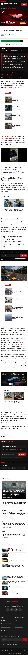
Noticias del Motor (6, 28)
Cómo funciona (22, 77)
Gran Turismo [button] (10, 83)
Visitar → (25, 462)
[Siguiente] (26, 72)
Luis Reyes (9, 34)
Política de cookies (19, 626)
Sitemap (3, 630)
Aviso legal (17, 623)
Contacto (17, 620)
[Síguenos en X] (15, 468)
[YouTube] (20, 610)
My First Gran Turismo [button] (12, 87)
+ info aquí (14, 644)
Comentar (21, 454)
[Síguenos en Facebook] (12, 468)
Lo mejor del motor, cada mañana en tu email (12, 252)
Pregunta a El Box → (6, 74)
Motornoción (4, 617)
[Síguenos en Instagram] (19, 468)
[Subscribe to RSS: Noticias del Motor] (13, 28)
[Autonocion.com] (8, 8)
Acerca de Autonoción (19, 617)
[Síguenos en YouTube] (23, 468)
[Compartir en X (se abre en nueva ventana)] (21, 41)
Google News (7, 468)
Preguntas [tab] (14, 50)
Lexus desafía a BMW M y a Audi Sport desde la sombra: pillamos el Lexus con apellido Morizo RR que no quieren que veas (14, 503)
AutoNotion (3, 620)
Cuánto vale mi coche (5, 626)
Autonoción (4, 650)
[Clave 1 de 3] (12, 72)
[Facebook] (8, 610)
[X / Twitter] (12, 610)
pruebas (20, 342)
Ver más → (24, 544)
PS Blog (9, 436)
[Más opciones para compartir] (25, 41)
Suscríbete (23, 255)
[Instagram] (16, 610)
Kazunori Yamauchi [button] (7, 136)
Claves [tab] (4, 50)
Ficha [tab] (23, 50)
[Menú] (26, 8)
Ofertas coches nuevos (6, 623)
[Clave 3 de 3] (15, 72)
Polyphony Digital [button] (6, 138)
